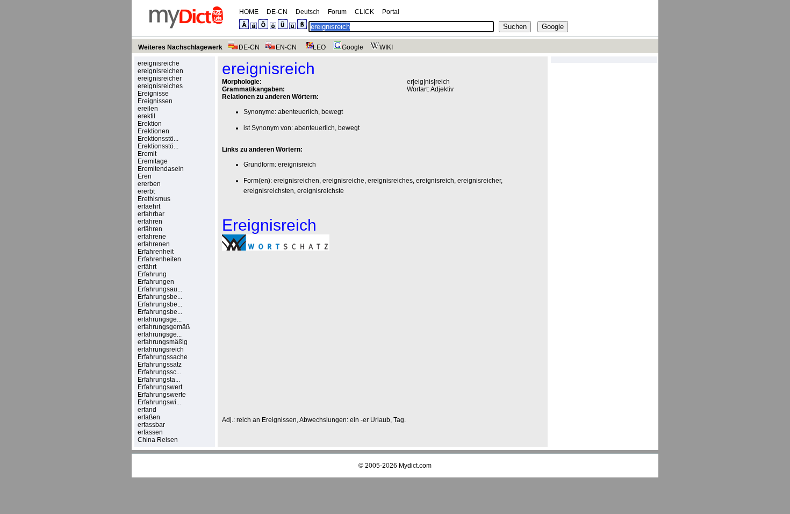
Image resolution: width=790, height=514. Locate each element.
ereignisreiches (160, 86)
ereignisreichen (160, 71)
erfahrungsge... (160, 319)
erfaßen (149, 417)
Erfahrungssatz (160, 364)
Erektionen (153, 131)
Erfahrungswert (160, 387)
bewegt (332, 112)
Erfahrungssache (163, 357)
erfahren (150, 221)
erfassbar (151, 425)
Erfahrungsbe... (160, 297)
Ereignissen (155, 101)
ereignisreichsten (268, 191)
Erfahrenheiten (159, 259)
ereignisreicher (160, 78)
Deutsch (308, 12)
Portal (390, 12)
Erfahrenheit (156, 251)
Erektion (150, 123)
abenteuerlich (298, 112)
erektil (146, 116)
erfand (147, 409)
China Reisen (158, 440)
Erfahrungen (156, 281)
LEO (319, 47)
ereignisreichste (320, 191)
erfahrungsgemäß (164, 327)
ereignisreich (297, 164)
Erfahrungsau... (160, 289)
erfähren (150, 229)
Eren (145, 176)
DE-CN (277, 12)
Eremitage (153, 161)
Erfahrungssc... (159, 372)
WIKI (386, 47)
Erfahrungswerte (162, 394)
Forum (337, 12)
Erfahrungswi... (159, 402)
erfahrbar (151, 214)
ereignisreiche (158, 63)
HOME (248, 12)
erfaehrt (149, 206)
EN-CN (286, 47)
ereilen (148, 108)
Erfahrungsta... (159, 379)
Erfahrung (152, 274)
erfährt (147, 266)
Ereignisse (153, 93)
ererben (149, 184)
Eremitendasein (161, 169)
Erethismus (154, 199)
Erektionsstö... (158, 138)
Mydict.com (415, 465)
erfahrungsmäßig (163, 342)
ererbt (146, 191)
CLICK (364, 12)
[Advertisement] (312, 333)
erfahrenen (154, 244)
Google (352, 47)
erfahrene (152, 236)
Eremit (147, 154)
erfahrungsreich (161, 349)
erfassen (150, 432)
